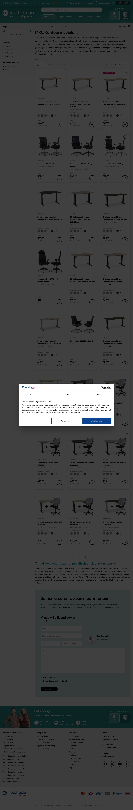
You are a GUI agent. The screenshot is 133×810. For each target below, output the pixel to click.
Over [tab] (98, 394)
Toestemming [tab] (35, 395)
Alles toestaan (96, 421)
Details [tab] (66, 394)
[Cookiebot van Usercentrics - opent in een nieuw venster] (102, 387)
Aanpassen (65, 421)
